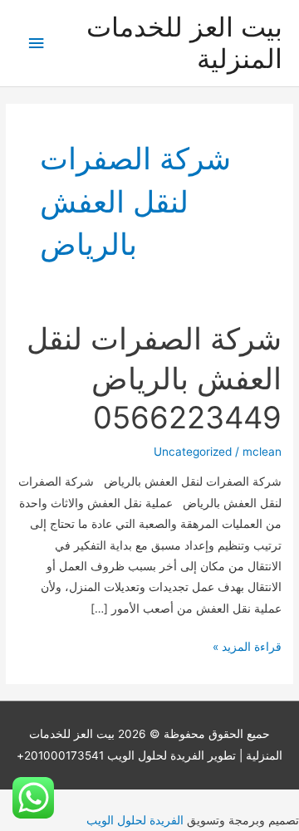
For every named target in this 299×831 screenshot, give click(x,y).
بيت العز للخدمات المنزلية (184, 43)
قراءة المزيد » (247, 648)
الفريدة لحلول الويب (135, 820)
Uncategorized (193, 451)
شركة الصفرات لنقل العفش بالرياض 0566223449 (154, 378)
